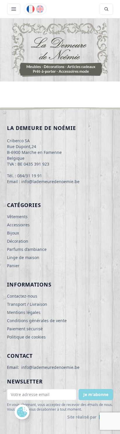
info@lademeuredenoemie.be (50, 367)
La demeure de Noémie (41, 127)
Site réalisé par (82, 417)
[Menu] (13, 9)
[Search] (106, 9)
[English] (40, 9)
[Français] (31, 9)
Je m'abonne (95, 394)
